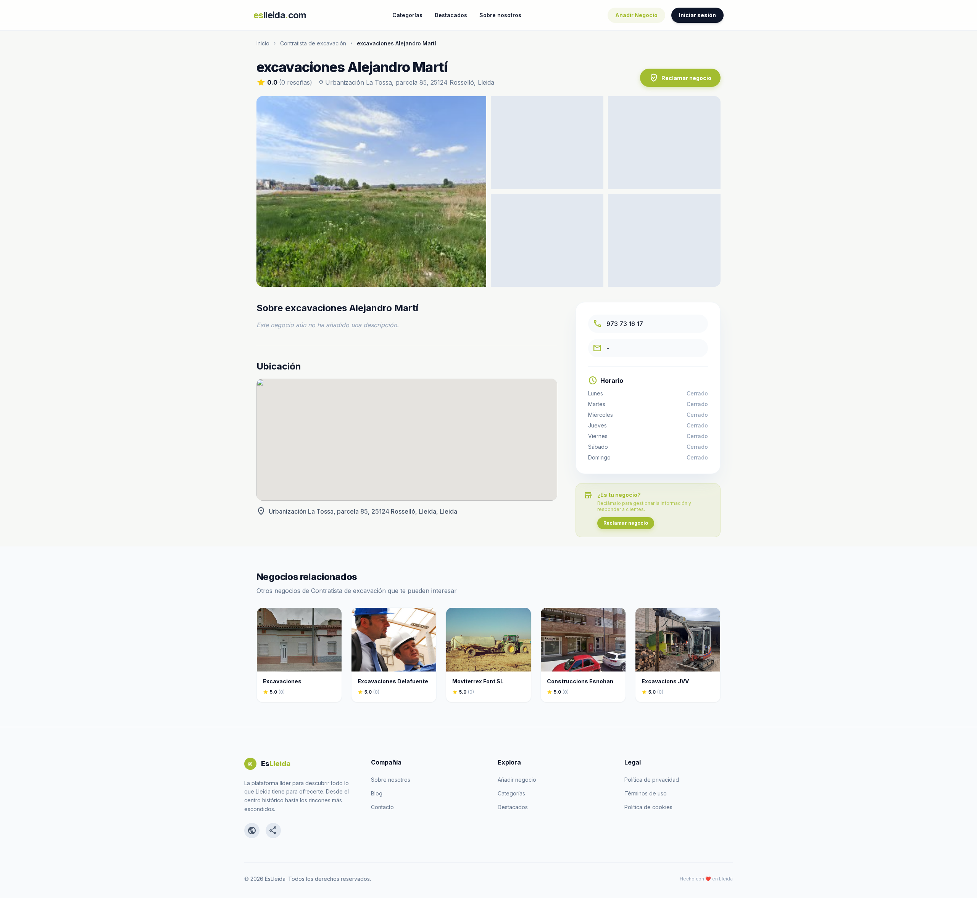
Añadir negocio (517, 779)
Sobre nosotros (500, 15)
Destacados (451, 15)
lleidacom (279, 15)
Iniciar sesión (697, 15)
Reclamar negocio (680, 77)
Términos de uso (645, 793)
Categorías (407, 15)
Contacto (382, 807)
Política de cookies (648, 807)
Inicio (262, 43)
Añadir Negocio (636, 15)
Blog (376, 793)
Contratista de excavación (313, 43)
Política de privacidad (651, 779)
